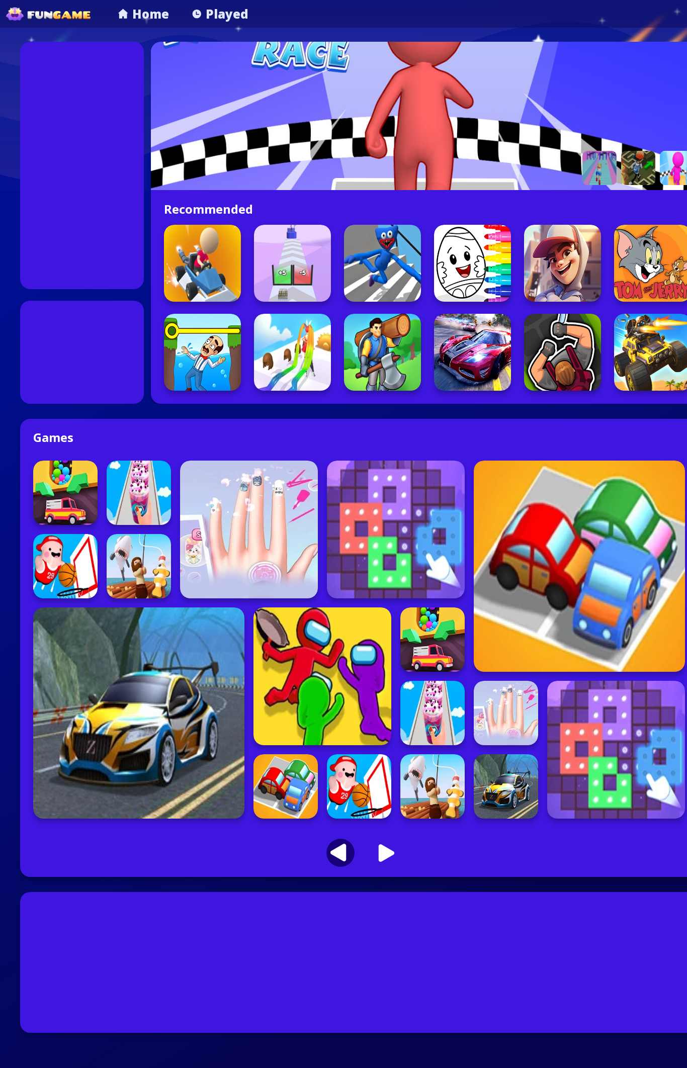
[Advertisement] (82, 165)
